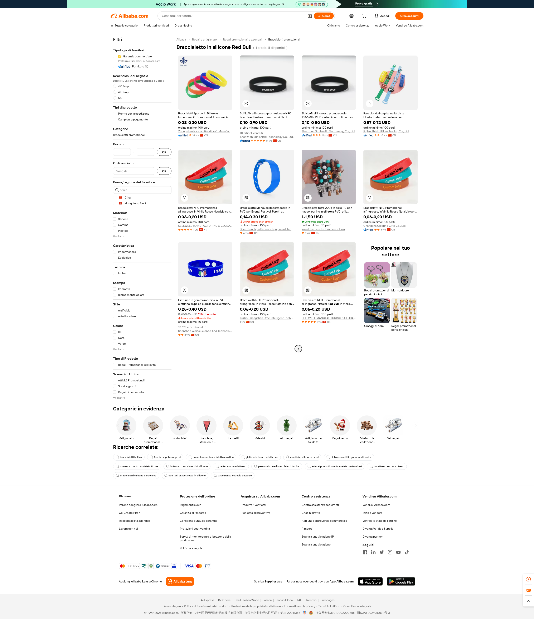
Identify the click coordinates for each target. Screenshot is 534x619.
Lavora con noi (128, 528)
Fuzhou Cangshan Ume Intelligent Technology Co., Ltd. (267, 318)
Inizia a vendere (373, 512)
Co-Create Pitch (129, 512)
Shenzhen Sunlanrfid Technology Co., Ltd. (266, 136)
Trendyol (311, 600)
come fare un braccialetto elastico (213, 457)
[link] (528, 579)
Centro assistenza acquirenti (320, 504)
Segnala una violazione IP (318, 536)
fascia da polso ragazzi (167, 457)
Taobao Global (284, 600)
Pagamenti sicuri (190, 504)
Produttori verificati (253, 504)
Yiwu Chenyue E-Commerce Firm (323, 229)
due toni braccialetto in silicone (187, 475)
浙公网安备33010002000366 (335, 612)
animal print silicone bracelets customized (337, 466)
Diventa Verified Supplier (378, 528)
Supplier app (273, 581)
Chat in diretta (311, 512)
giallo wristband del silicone (262, 457)
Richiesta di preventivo (255, 512)
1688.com (224, 600)
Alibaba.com (345, 581)
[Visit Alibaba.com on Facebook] (365, 552)
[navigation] (142, 218)
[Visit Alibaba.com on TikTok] (406, 552)
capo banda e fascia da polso (235, 475)
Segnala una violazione (316, 544)
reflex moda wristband (233, 466)
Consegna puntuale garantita (198, 520)
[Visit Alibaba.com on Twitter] (381, 552)
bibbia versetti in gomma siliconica (351, 457)
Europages (328, 600)
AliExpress (207, 600)
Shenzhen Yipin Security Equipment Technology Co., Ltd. (267, 229)
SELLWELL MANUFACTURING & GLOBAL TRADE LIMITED (205, 225)
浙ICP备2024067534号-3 (373, 612)
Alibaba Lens (140, 581)
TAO (299, 600)
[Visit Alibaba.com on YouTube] (398, 552)
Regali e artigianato (204, 39)
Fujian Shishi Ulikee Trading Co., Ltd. (386, 131)
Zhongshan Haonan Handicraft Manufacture (205, 131)
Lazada (267, 600)
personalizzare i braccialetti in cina (279, 466)
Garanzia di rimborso (193, 512)
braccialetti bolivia (131, 457)
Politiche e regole (191, 548)
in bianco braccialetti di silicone (189, 466)
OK (164, 152)
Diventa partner (373, 536)
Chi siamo (125, 496)
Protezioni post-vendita (195, 528)
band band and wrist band (389, 466)
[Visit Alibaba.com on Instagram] (390, 552)
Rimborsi (307, 528)
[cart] (365, 16)
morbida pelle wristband (304, 457)
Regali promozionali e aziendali (242, 39)
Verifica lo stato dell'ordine (380, 520)
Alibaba (181, 39)
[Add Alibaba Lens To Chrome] (180, 581)
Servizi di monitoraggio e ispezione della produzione (205, 538)
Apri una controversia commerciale (324, 520)
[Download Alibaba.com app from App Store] (370, 581)
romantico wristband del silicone (139, 466)
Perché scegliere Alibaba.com (138, 504)
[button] (309, 15)
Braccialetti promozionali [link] (284, 39)
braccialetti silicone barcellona (138, 475)
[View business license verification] (305, 613)
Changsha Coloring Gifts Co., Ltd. (384, 225)
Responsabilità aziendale (135, 520)
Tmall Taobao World (246, 600)
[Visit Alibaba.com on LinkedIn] (373, 552)
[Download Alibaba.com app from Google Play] (401, 581)
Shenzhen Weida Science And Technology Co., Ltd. (205, 331)
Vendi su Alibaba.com (376, 504)
